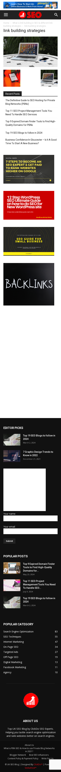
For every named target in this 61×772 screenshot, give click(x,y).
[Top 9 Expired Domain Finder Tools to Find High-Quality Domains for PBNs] (11, 568)
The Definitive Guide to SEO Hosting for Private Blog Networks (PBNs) (30, 102)
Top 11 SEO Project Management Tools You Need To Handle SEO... (39, 584)
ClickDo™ (38, 764)
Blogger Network (18, 754)
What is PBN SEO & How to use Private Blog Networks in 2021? (29, 750)
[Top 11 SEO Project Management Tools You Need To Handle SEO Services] (11, 585)
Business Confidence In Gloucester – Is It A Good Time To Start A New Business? (31, 141)
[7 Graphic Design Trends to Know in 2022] (11, 456)
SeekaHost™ (30, 767)
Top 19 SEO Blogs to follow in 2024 (23, 132)
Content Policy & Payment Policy (23, 758)
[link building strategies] (30, 66)
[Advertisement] (24, 490)
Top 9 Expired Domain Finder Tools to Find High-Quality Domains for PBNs (30, 123)
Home (6, 22)
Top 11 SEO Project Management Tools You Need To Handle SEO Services (28, 112)
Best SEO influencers (39, 754)
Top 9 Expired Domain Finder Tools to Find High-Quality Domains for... (39, 567)
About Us (29, 745)
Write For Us (47, 758)
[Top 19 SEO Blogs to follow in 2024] (11, 440)
